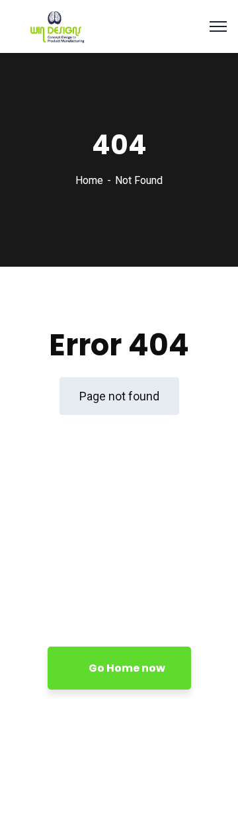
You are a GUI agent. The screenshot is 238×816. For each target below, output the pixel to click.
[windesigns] (73, 25)
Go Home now (126, 668)
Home (89, 180)
